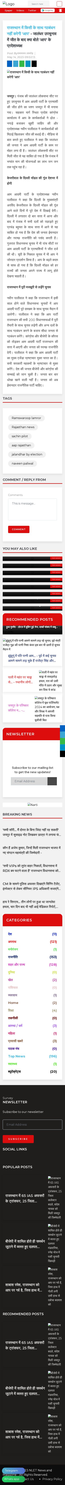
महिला (11, 1033)
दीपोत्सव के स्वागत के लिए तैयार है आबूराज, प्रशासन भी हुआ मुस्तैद (31, 626)
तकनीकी (13, 1018)
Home (13, 1003)
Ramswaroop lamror (26, 418)
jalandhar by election (27, 454)
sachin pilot (20, 436)
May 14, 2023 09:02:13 (21, 57)
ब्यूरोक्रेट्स (14, 1072)
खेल (10, 980)
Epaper (8, 10)
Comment (19, 529)
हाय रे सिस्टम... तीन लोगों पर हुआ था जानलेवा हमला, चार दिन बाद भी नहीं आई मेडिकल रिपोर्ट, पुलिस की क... (29, 907)
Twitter (31, 10)
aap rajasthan (21, 445)
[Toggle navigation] (58, 3)
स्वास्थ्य (12, 1064)
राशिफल (13, 988)
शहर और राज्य (16, 965)
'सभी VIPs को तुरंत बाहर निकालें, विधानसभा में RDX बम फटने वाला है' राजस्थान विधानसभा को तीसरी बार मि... (30, 871)
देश (10, 934)
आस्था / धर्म (15, 1026)
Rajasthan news (23, 427)
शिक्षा (11, 1010)
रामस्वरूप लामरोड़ (25, 53)
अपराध (12, 942)
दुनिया (11, 972)
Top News (56, 558)
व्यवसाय (12, 995)
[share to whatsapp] (22, 63)
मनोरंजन (13, 949)
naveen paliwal (22, 463)
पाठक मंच (13, 1049)
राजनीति (13, 957)
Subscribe (18, 1139)
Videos (20, 10)
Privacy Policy (52, 1479)
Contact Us (26, 1479)
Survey (8, 1098)
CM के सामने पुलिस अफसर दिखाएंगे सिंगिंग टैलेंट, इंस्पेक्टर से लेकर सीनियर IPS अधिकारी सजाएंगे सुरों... (31, 889)
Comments (15, 495)
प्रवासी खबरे (15, 1041)
